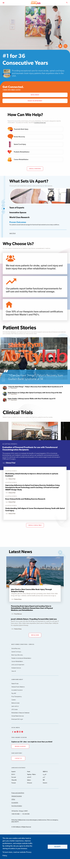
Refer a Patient (35, 94)
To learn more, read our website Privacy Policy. (17, 853)
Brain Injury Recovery (17, 655)
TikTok (22, 732)
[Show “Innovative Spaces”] (2, 205)
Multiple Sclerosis (16, 668)
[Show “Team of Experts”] (4, 202)
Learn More (12, 233)
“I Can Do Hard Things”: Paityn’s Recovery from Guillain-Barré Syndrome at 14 (35, 377)
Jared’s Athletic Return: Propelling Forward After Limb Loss (34, 619)
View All (13, 671)
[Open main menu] (3, 2)
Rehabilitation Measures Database (20, 712)
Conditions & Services (40, 122)
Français (13, 782)
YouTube (15, 732)
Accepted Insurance (16, 690)
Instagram (20, 732)
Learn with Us (15, 706)
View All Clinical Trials (35, 525)
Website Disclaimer (16, 796)
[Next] (3, 380)
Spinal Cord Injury (20, 144)
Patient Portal (14, 683)
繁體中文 (45, 771)
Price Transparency (16, 696)
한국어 (13, 774)
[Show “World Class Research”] (4, 208)
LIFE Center (14, 709)
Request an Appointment (35, 100)
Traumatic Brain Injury (21, 129)
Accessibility (14, 802)
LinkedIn (17, 732)
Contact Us (18, 758)
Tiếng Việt (14, 780)
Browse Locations (20, 746)
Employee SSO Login (17, 719)
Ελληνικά (29, 782)
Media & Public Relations (18, 687)
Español (13, 771)
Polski (28, 771)
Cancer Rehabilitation (21, 159)
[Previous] (3, 376)
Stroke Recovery (19, 137)
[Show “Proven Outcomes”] (2, 212)
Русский (13, 777)
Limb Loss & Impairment (17, 664)
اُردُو (44, 777)
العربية (44, 774)
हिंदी (44, 780)
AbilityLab (36, 2)
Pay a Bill (13, 693)
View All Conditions (35, 168)
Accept (57, 846)
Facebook (12, 732)
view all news (35, 635)
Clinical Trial (10, 463)
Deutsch (45, 782)
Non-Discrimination (16, 806)
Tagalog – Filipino (31, 774)
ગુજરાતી (29, 777)
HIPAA (13, 799)
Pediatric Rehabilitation (21, 152)
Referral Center (15, 703)
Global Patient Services (17, 716)
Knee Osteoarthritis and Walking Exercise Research (25, 499)
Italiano (29, 780)
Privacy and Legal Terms (17, 793)
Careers (13, 699)
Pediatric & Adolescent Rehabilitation (21, 658)
